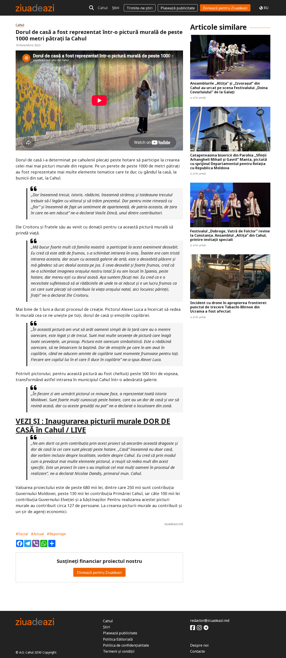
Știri (115, 7)
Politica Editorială (118, 639)
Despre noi (199, 645)
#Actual (37, 533)
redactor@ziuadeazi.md (209, 620)
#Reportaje (56, 533)
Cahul (103, 7)
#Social (22, 533)
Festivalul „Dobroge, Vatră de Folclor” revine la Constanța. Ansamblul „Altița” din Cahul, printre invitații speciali (230, 235)
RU (266, 7)
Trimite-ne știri (140, 8)
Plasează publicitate (178, 8)
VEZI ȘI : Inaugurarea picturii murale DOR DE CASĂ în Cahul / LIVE (93, 425)
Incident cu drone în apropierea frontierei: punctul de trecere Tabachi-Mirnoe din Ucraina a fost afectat (228, 307)
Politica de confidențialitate (126, 645)
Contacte (197, 651)
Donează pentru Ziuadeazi (225, 8)
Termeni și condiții (119, 651)
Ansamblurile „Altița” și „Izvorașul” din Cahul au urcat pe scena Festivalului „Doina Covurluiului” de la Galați (229, 87)
